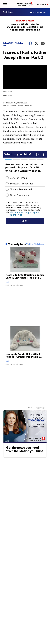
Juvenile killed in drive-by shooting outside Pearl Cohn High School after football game (25, 27)
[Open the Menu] (4, 4)
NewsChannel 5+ (13, 44)
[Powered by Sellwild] (40, 408)
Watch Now (42, 4)
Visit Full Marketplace (35, 244)
